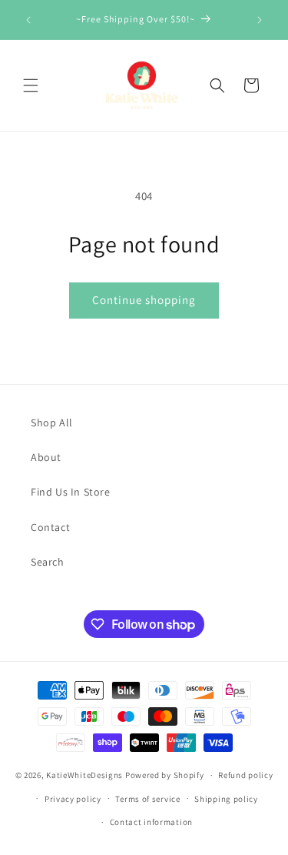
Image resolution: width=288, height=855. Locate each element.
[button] (31, 85)
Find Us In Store (71, 492)
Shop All (52, 422)
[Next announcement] (259, 20)
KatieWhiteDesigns (84, 775)
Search (48, 562)
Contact (50, 527)
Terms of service (147, 798)
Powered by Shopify (164, 775)
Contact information (151, 822)
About (46, 457)
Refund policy (245, 775)
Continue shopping (144, 299)
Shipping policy (226, 798)
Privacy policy (73, 798)
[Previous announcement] (28, 20)
